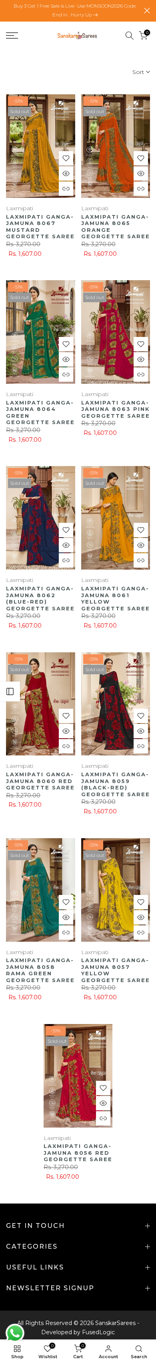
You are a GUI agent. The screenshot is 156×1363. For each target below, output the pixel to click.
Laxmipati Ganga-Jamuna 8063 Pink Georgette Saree (115, 409)
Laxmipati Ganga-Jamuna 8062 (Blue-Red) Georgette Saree (40, 598)
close (147, 11)
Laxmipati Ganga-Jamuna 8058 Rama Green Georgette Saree (40, 970)
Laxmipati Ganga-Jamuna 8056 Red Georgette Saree (78, 1152)
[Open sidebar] (10, 691)
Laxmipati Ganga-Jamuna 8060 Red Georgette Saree (40, 781)
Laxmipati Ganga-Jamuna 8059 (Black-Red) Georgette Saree (115, 784)
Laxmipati (19, 208)
